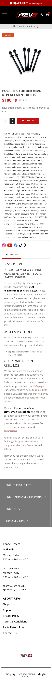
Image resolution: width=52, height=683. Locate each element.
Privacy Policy (11, 615)
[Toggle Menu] (4, 15)
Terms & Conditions (15, 621)
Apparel (7, 610)
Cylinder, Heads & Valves (29, 180)
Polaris (33, 237)
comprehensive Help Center (19, 445)
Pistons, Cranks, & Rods (32, 160)
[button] (41, 14)
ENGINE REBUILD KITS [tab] (19, 485)
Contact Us (10, 633)
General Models (10, 147)
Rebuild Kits (39, 140)
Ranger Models (29, 174)
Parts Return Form (14, 627)
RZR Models (29, 137)
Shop (6, 604)
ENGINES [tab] (11, 509)
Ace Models (43, 197)
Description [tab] (11, 254)
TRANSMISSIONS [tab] (15, 521)
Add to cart (29, 120)
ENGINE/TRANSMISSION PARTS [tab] (24, 497)
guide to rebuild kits (36, 389)
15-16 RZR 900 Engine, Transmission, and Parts (23, 204)
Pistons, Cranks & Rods (23, 154)
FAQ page (38, 386)
